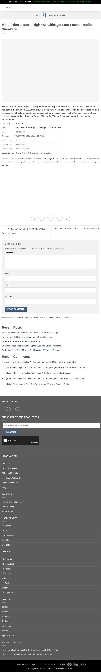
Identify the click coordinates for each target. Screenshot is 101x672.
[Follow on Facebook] (4, 409)
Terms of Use (7, 511)
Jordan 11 (6, 621)
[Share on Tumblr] (64, 219)
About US (6, 464)
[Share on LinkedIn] (59, 219)
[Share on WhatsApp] (33, 219)
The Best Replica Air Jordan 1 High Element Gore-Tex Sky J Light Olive (45, 362)
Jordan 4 (5, 617)
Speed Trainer (8, 636)
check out (69, 162)
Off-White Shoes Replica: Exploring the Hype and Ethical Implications (32, 346)
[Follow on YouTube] (17, 409)
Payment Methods (10, 483)
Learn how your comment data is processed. (55, 318)
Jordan (5, 607)
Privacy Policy (8, 507)
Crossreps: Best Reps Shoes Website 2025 (21, 341)
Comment (9, 252)
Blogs (4, 487)
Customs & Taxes (9, 468)
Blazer (5, 588)
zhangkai (6, 373)
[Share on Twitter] (42, 219)
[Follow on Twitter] (9, 409)
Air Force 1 (6, 569)
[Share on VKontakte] (55, 219)
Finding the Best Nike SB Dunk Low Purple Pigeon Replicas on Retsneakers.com (49, 367)
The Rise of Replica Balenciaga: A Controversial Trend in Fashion (41, 373)
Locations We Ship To (11, 478)
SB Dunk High (8, 564)
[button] (6, 8)
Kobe (4, 578)
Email (7, 285)
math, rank (6, 362)
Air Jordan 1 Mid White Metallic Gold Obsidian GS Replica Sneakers (31, 350)
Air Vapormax (8, 593)
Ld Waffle (6, 583)
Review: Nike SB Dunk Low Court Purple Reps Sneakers (27, 337)
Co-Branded (7, 626)
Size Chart (6, 540)
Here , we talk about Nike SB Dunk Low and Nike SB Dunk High (30, 333)
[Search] (98, 7)
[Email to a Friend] (46, 219)
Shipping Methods (10, 473)
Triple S (5, 631)
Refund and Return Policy (13, 502)
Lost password (8, 535)
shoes (83, 110)
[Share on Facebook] (37, 219)
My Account (7, 526)
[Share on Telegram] (68, 219)
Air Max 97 (6, 573)
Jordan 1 (5, 612)
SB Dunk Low (8, 559)
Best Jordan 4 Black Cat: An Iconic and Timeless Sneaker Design (41, 384)
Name (7, 274)
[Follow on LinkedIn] (13, 409)
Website (8, 297)
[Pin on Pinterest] (51, 219)
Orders (5, 531)
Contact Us (7, 545)
